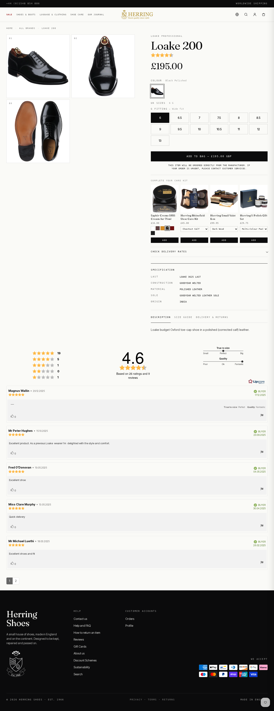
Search (78, 674)
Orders (129, 618)
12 (258, 129)
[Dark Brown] (167, 228)
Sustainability (82, 667)
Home (9, 28)
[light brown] (162, 228)
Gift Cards (80, 646)
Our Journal (96, 14)
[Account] (255, 14)
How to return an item (87, 632)
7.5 (219, 117)
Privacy (136, 699)
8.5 (258, 117)
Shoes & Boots (26, 14)
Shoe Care (77, 14)
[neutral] (153, 228)
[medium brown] (158, 228)
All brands (27, 28)
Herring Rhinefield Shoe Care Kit (193, 217)
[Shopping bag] (264, 14)
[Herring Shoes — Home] (137, 14)
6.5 (180, 117)
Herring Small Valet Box (222, 217)
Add (164, 240)
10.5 (219, 129)
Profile (129, 625)
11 (239, 129)
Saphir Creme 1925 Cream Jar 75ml (163, 217)
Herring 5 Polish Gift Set (253, 217)
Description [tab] (161, 317)
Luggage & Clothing (53, 14)
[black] (153, 233)
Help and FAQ (82, 625)
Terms (152, 699)
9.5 (180, 129)
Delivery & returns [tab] (212, 317)
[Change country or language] (237, 14)
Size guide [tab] (183, 317)
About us (79, 653)
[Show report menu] (262, 416)
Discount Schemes (85, 660)
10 (199, 129)
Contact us (80, 618)
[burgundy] (172, 228)
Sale (9, 14)
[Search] (246, 14)
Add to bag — (209, 156)
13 (160, 140)
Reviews (79, 639)
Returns (168, 699)
